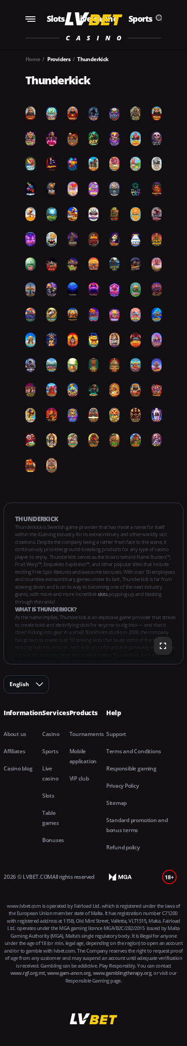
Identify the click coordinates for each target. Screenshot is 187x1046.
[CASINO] (94, 18)
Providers (59, 59)
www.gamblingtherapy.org (122, 972)
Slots (56, 18)
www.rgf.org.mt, (28, 972)
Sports (140, 18)
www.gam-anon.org (69, 972)
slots (103, 594)
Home (32, 59)
